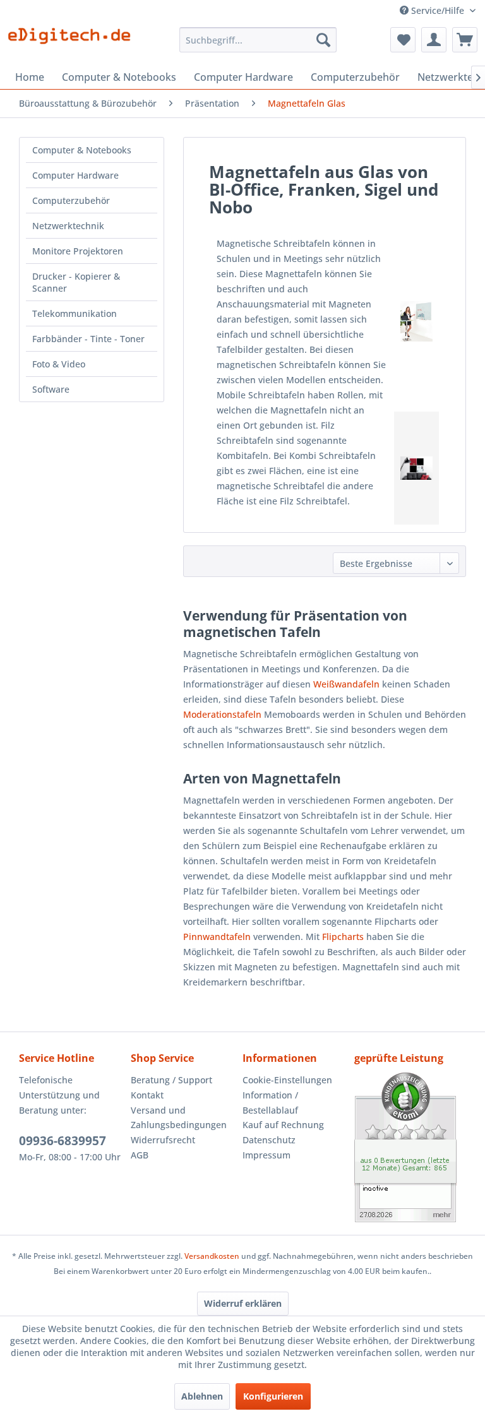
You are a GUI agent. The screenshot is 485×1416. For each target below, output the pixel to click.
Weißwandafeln (346, 684)
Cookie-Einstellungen (287, 1080)
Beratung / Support (171, 1080)
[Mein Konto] (433, 39)
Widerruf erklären (243, 1303)
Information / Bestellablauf (270, 1102)
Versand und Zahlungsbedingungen (179, 1117)
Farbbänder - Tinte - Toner (88, 339)
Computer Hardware (75, 175)
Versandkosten (211, 1256)
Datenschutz (269, 1140)
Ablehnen (202, 1396)
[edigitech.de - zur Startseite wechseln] (73, 43)
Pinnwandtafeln (217, 937)
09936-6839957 (62, 1141)
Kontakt (147, 1095)
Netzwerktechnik (68, 226)
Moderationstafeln (222, 714)
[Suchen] (323, 39)
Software (50, 389)
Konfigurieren (273, 1396)
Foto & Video (58, 364)
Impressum (266, 1155)
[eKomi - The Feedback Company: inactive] (410, 1147)
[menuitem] (258, 39)
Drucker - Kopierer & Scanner (76, 282)
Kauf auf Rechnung (283, 1125)
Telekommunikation (74, 313)
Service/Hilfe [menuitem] (438, 10)
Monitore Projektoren (77, 251)
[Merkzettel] (403, 39)
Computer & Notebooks (81, 150)
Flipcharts (343, 937)
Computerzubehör (71, 200)
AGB (139, 1155)
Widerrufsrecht (163, 1140)
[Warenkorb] (464, 39)
